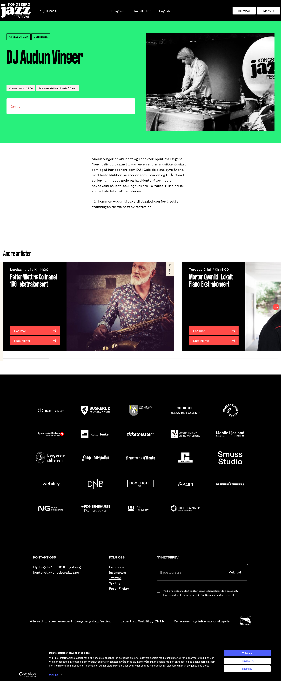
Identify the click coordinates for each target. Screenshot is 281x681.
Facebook (117, 567)
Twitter (115, 577)
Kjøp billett (22, 340)
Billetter (244, 10)
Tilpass (245, 661)
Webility (144, 621)
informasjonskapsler (214, 621)
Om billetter (142, 11)
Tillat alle (247, 653)
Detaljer (53, 674)
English (164, 11)
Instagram (117, 572)
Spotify (114, 583)
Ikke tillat (247, 668)
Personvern (183, 621)
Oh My (159, 621)
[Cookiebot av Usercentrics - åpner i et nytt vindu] (27, 674)
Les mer (20, 330)
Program (118, 11)
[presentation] (5, 307)
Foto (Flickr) (119, 588)
